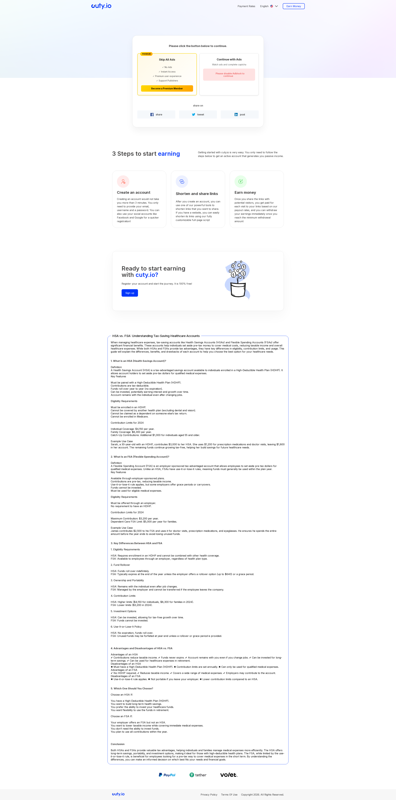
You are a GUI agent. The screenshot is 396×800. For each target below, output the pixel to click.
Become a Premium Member (167, 88)
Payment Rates (246, 6)
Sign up (129, 292)
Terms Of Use (229, 794)
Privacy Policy (209, 794)
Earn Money (293, 6)
